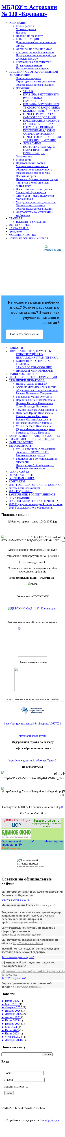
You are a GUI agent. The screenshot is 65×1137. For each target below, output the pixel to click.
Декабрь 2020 (13, 1040)
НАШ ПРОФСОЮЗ (21, 442)
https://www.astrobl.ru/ (27, 986)
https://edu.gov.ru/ (45, 905)
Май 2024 (11, 1026)
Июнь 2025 (12, 1020)
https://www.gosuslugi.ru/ (18, 957)
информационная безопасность (35, 52)
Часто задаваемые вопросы (32, 68)
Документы (23, 87)
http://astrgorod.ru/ (14, 978)
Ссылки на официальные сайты (28, 238)
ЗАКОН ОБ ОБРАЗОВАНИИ (34, 367)
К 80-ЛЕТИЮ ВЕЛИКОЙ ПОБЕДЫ (31, 439)
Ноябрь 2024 (13, 1023)
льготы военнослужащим (24, 488)
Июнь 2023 (12, 1033)
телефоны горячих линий (31, 221)
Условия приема (26, 29)
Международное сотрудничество (36, 202)
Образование (24, 156)
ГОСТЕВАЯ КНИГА (21, 478)
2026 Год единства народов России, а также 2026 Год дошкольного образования (35, 506)
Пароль (8, 1079)
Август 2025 (13, 1017)
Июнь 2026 (12, 1000)
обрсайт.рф (52, 1120)
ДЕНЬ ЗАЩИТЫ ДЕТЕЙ (31, 383)
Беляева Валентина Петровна (34, 393)
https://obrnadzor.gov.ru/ (25, 934)
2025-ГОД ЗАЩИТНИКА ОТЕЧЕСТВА (33, 501)
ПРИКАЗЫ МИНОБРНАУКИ (34, 370)
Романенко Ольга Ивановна (33, 432)
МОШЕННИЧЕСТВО (22, 234)
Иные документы (19, 497)
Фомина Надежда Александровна (36, 409)
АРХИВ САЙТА (19, 471)
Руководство (23, 159)
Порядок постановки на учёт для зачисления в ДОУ (36, 57)
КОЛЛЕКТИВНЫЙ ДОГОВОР (42, 110)
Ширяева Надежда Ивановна (34, 422)
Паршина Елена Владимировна (35, 399)
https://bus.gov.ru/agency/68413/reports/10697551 (32, 723)
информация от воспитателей (34, 61)
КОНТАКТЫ (17, 481)
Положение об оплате (29, 35)
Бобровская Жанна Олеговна (34, 396)
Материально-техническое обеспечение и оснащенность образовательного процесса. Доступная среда (34, 171)
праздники (15, 231)
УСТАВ (28, 91)
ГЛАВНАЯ (16, 218)
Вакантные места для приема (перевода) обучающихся (34, 191)
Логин (8, 1072)
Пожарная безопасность (30, 468)
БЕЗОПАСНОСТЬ (20, 445)
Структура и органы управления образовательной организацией (36, 83)
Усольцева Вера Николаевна (33, 426)
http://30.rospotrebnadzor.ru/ (24, 922)
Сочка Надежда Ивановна (32, 406)
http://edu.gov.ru (11, 848)
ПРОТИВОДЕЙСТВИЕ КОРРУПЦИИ (33, 377)
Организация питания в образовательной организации (34, 207)
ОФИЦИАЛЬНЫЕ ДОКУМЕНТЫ (30, 351)
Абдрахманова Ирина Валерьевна (37, 390)
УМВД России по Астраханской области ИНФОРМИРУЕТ (36, 450)
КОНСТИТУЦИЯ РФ (29, 354)
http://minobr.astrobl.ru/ (28, 943)
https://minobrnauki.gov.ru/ (15, 900)
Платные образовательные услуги (37, 179)
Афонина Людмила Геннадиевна (36, 386)
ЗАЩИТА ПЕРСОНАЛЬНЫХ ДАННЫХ (34, 435)
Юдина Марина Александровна (35, 429)
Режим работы (25, 26)
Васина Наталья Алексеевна (33, 419)
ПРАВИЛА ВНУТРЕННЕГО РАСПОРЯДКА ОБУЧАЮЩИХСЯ (41, 98)
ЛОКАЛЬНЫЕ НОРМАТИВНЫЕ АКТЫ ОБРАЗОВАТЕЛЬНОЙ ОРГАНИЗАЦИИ (39, 148)
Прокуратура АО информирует (35, 465)
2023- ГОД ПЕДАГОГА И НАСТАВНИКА (35, 484)
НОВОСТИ (16, 347)
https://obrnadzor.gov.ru (32, 735)
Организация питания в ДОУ (34, 48)
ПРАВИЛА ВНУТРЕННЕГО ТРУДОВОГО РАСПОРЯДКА (41, 106)
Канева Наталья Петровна (32, 416)
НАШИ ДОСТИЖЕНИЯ (24, 373)
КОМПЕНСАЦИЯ (27, 39)
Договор (21, 32)
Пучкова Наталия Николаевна (34, 403)
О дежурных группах (29, 65)
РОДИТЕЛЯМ (18, 22)
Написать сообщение (24, 334)
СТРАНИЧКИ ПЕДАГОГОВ (27, 380)
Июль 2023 (12, 1030)
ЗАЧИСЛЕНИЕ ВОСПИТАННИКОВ (32, 494)
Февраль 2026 (14, 1007)
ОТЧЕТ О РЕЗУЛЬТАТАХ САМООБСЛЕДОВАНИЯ (39, 116)
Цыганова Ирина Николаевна (34, 413)
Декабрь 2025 (13, 1013)
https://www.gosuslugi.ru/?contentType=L (32, 760)
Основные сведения (28, 78)
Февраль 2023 (14, 1036)
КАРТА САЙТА (19, 228)
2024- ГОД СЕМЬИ (20, 491)
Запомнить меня (14, 1086)
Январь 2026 (13, 1010)
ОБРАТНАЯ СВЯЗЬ (21, 474)
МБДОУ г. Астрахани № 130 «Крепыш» (29, 10)
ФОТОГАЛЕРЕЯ (19, 224)
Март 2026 (12, 1004)
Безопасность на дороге (30, 455)
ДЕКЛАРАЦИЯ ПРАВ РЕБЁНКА (37, 357)
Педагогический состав (30, 162)
